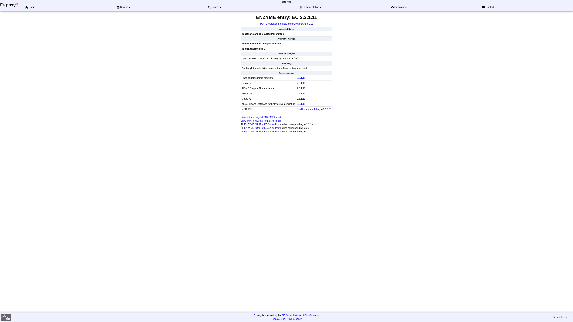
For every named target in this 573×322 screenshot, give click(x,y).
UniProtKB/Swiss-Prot (267, 124)
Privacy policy (294, 319)
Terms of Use (278, 319)
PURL (263, 24)
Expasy (258, 315)
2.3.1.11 (301, 78)
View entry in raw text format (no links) (261, 121)
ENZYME (286, 1)
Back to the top (560, 317)
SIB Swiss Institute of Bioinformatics (300, 315)
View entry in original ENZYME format (261, 117)
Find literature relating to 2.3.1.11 (314, 109)
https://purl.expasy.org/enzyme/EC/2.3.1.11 (290, 24)
